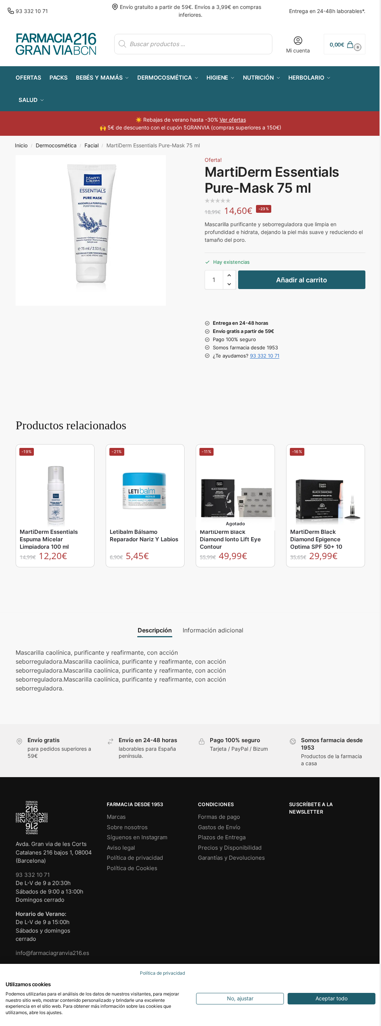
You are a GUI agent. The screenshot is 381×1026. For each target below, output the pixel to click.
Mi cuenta (298, 50)
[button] (344, 44)
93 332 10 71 (32, 11)
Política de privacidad (135, 857)
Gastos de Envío (219, 827)
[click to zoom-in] (91, 230)
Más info (236, 574)
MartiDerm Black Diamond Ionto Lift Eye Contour (230, 539)
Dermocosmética (56, 145)
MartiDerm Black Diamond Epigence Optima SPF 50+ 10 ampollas (316, 543)
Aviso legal (121, 847)
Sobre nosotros (127, 827)
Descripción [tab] (155, 630)
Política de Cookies (132, 868)
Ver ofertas (233, 119)
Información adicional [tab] (213, 630)
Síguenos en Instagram (137, 837)
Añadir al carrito (301, 280)
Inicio (21, 145)
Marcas (116, 816)
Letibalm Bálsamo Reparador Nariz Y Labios (144, 535)
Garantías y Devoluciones (231, 857)
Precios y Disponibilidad (230, 847)
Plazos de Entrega (222, 837)
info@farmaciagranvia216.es (52, 952)
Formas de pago (219, 816)
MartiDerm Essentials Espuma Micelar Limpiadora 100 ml (49, 539)
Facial (91, 145)
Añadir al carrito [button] (55, 574)
